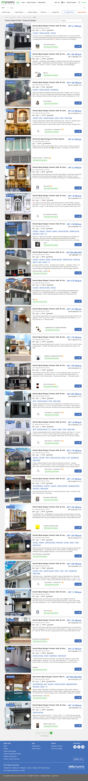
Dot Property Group (44, 768)
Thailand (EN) (7, 768)
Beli (18, 2)
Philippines (23, 768)
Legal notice (54, 776)
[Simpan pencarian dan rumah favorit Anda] (79, 2)
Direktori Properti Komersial (11, 759)
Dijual (5, 746)
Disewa (6, 749)
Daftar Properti (36, 749)
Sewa (23, 2)
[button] (28, 25)
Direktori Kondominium (10, 756)
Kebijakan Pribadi (45, 776)
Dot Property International (11, 770)
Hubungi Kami (36, 746)
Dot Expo (22, 770)
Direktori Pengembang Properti (12, 754)
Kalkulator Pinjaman (56, 746)
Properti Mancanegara (10, 751)
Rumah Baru (41, 2)
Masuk (84, 2)
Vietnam (29, 768)
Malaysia (34, 768)
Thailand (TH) (15, 768)
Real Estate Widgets (57, 749)
